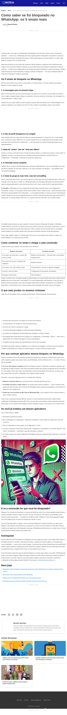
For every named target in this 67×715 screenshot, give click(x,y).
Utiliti (46, 3)
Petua (58, 3)
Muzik (52, 3)
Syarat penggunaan (36, 700)
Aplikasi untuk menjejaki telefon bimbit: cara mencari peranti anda (22, 578)
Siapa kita (19, 700)
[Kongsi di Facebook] (9, 614)
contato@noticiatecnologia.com (46, 560)
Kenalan (26, 700)
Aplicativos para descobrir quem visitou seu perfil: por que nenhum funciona (25, 581)
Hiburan (35, 3)
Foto (41, 3)
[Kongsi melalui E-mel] (17, 614)
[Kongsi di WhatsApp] (13, 614)
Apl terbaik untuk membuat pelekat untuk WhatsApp (18, 574)
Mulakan (3, 10)
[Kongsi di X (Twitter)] (21, 614)
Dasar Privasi (47, 700)
